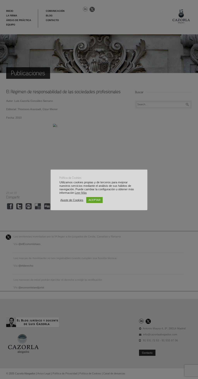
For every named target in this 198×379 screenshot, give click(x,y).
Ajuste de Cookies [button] (71, 200)
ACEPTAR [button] (94, 200)
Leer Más (81, 192)
